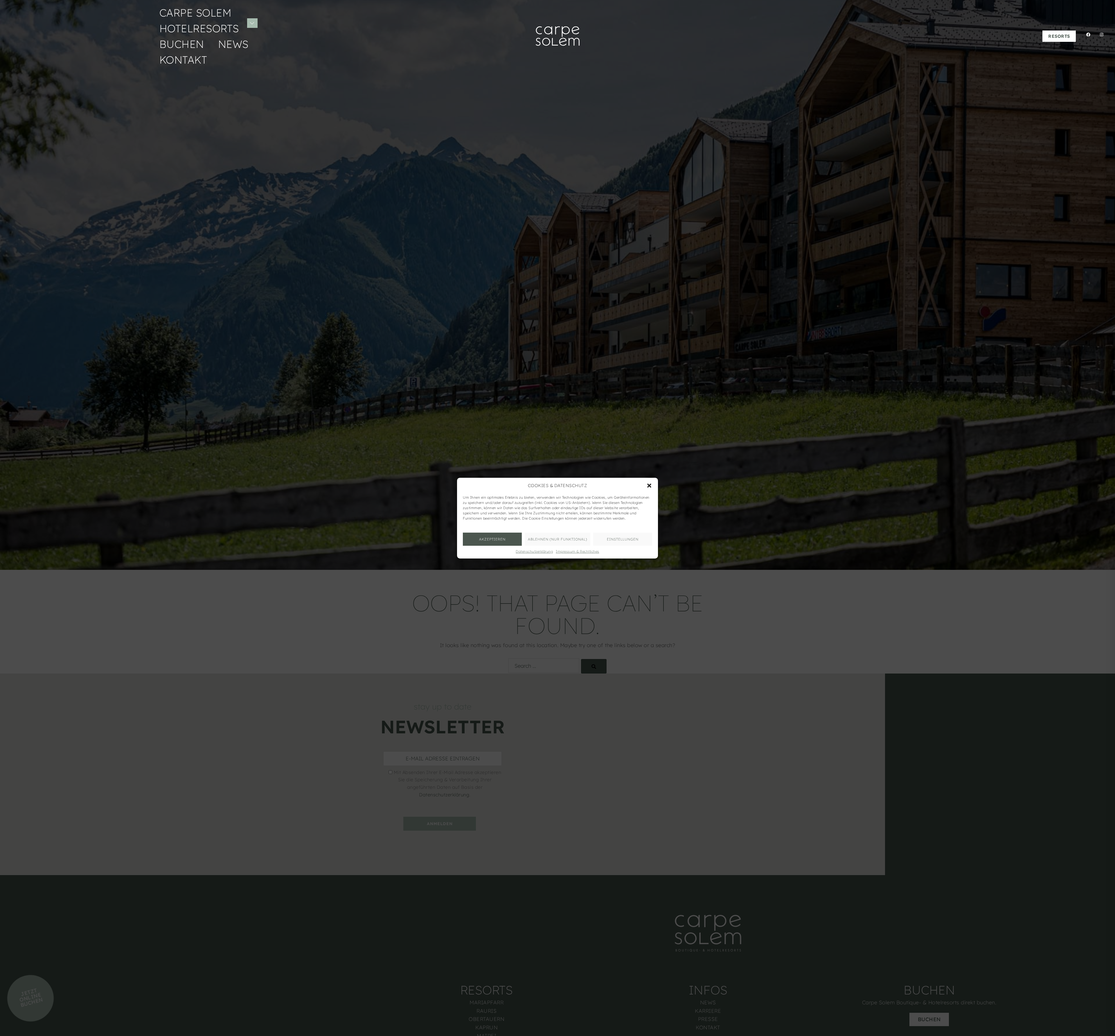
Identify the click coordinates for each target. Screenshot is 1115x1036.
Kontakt (183, 59)
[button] (649, 485)
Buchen (181, 44)
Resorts (1059, 36)
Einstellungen (623, 539)
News (233, 44)
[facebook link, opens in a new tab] (1086, 35)
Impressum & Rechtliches (577, 551)
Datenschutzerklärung (534, 551)
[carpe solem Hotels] (557, 35)
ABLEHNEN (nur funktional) (557, 539)
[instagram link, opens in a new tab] (1099, 35)
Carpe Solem (195, 12)
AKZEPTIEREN (492, 539)
